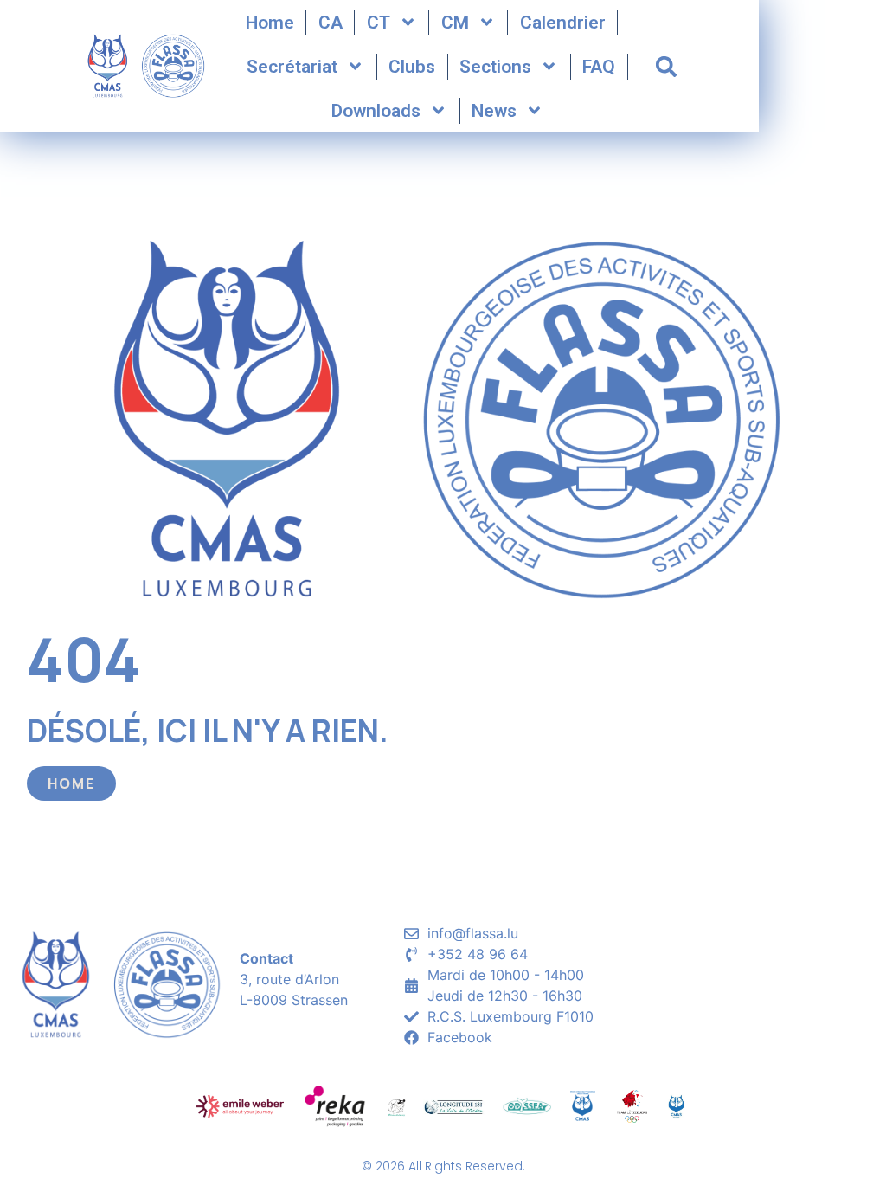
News (494, 110)
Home (270, 22)
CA (330, 22)
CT (378, 22)
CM (455, 22)
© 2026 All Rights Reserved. (443, 1166)
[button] (666, 67)
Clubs (411, 66)
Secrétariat (292, 66)
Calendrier (563, 22)
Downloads (376, 110)
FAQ (598, 66)
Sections (495, 66)
